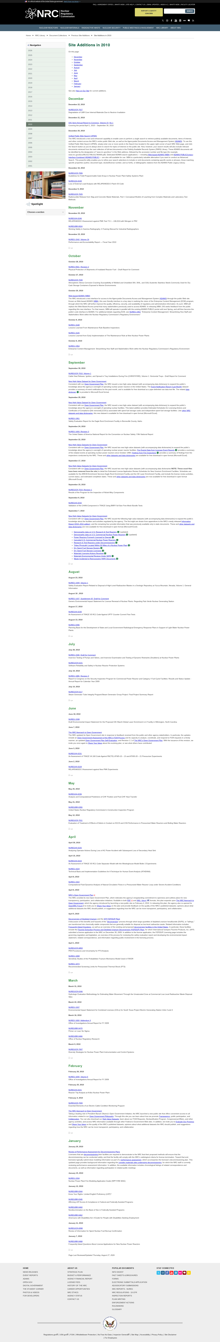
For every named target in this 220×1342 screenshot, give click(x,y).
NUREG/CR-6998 (75, 1228)
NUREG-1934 (74, 1178)
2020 (30, 78)
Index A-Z (164, 4)
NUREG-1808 (74, 956)
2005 (30, 147)
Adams (26, 1279)
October (77, 62)
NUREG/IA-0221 (75, 1090)
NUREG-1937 (74, 1007)
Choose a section (35, 212)
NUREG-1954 (135, 312)
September (78, 65)
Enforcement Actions (123, 1303)
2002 (30, 161)
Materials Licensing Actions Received (89, 553)
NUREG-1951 (74, 418)
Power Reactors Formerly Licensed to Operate (92, 537)
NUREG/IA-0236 (75, 794)
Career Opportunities (78, 1289)
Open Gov (27, 1282)
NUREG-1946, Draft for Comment (82, 655)
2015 (30, 101)
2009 (30, 129)
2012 (30, 115)
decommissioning (91, 1154)
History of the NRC (77, 1285)
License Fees (73, 1282)
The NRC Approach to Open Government (85, 732)
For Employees (111, 1338)
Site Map (134, 1335)
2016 (30, 97)
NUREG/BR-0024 (75, 226)
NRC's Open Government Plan (80, 895)
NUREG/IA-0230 (75, 612)
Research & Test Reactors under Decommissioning (94, 543)
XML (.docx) (141, 900)
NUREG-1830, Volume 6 (78, 1077)
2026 (30, 50)
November (78, 60)
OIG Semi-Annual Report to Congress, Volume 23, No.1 (90, 123)
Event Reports (30, 1275)
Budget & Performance (79, 1275)
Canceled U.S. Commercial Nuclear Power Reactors (95, 540)
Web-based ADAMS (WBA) (159, 155)
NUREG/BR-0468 (75, 1241)
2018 (30, 87)
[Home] (38, 13)
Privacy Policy (157, 1335)
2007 (30, 138)
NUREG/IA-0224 (75, 861)
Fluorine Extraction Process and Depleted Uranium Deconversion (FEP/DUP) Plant (111, 930)
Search (190, 11)
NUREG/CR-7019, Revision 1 (80, 490)
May (75, 76)
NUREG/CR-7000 (75, 1103)
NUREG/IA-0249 (75, 181)
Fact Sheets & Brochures (125, 1275)
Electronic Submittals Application (129, 1282)
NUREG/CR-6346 (75, 991)
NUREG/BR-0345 (75, 1199)
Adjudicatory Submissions (125, 1285)
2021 (30, 74)
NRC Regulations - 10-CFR (124, 1292)
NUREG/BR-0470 (75, 1028)
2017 (30, 92)
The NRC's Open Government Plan (148, 740)
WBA (96, 301)
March (76, 81)
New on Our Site (82, 91)
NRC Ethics (72, 1292)
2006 (30, 143)
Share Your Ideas (95, 743)
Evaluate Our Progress (185, 1122)
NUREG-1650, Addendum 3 (79, 1020)
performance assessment (131, 1160)
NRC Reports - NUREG (122, 1289)
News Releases (30, 1272)
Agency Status (74, 1296)
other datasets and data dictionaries (120, 455)
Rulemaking (118, 1306)
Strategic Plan (75, 1272)
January (77, 86)
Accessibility (145, 1335)
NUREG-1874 (74, 964)
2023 (30, 64)
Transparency (164, 1116)
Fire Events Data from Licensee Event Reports (156, 450)
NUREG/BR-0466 (75, 1036)
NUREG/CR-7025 (75, 194)
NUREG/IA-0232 (75, 503)
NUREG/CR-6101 (75, 663)
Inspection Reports (122, 1296)
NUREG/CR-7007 (75, 1049)
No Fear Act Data (105, 1335)
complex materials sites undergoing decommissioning (140, 1162)
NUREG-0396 (74, 625)
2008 (30, 134)
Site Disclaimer (170, 1335)
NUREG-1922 (74, 882)
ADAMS (178, 141)
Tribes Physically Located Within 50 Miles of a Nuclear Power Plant (100, 545)
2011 (30, 120)
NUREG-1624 (74, 869)
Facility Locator (188, 4)
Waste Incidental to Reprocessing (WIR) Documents (95, 559)
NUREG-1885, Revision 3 (78, 676)
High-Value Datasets (110, 1119)
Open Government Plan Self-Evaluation (101, 740)
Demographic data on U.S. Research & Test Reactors (95, 532)
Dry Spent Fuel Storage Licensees (87, 551)
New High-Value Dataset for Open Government (87, 381)
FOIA (72, 1335)
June (76, 73)
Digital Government (33, 1285)
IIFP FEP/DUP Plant (112, 919)
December (78, 57)
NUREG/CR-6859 (75, 948)
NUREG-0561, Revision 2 (78, 267)
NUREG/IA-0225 (75, 848)
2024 (30, 60)
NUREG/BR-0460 (75, 1207)
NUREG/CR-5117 (75, 692)
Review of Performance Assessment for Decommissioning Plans (94, 1152)
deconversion (112, 922)
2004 (30, 152)
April (75, 78)
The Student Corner (33, 1289)
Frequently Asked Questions (79, 927)
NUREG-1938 (74, 719)
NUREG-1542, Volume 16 (78, 239)
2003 (30, 157)
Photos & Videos (31, 1292)
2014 (30, 106)
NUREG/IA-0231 (75, 754)
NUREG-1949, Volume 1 (78, 583)
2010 (30, 124)
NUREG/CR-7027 (75, 110)
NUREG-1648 (74, 325)
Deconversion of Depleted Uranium (82, 919)
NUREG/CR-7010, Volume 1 (79, 373)
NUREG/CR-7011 (75, 820)
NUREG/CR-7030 (75, 280)
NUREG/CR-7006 (75, 173)
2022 (30, 69)
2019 (30, 83)
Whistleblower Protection (86, 1335)
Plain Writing (118, 1299)
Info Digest (117, 1272)
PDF (129, 900)
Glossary (117, 1309)
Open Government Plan (94, 384)
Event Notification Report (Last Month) (166, 387)
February (77, 84)
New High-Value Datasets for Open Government (87, 445)
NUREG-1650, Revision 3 (78, 432)
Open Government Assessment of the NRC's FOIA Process (101, 738)
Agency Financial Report (79, 1279)
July (75, 70)
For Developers (31, 1296)
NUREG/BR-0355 (75, 807)
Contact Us (140, 4)
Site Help (130, 4)
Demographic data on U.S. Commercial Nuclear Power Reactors (100, 535)
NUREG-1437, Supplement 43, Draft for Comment (88, 599)
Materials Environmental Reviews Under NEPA (92, 556)
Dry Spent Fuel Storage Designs (87, 548)
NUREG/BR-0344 (75, 1191)
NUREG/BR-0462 (75, 1215)
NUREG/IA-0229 (75, 767)
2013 (30, 111)
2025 (30, 55)
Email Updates (153, 4)
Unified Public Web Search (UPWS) (82, 136)
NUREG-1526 (74, 333)
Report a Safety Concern (148, 12)
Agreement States (105, 4)
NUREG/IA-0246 (75, 218)
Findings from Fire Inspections (144, 453)
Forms (115, 1279)
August (76, 68)
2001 (30, 166)
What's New (119, 4)
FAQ (94, 4)
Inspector (120, 1335)
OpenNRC (75, 906)
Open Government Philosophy (101, 1116)
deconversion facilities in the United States (151, 927)
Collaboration (73, 1119)
